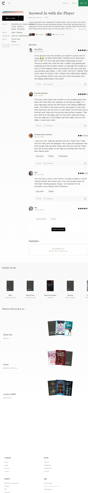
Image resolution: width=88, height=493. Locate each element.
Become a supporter (11, 483)
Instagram (47, 465)
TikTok (46, 471)
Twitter (46, 462)
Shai (35, 172)
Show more (82, 29)
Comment (49, 84)
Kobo (13, 32)
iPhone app (48, 483)
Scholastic (21, 29)
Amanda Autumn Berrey (43, 134)
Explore (65, 3)
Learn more (6, 46)
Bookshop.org (17, 24)
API (5, 489)
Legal (6, 465)
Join (81, 3)
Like (40, 84)
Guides (6, 486)
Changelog (48, 489)
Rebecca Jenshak (35, 17)
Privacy (7, 468)
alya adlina (38, 49)
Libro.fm (14, 36)
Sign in (74, 3)
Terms (6, 471)
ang (35, 207)
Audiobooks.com (25, 36)
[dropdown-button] (21, 18)
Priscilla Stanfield (40, 93)
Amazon (26, 24)
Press (6, 462)
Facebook (47, 468)
